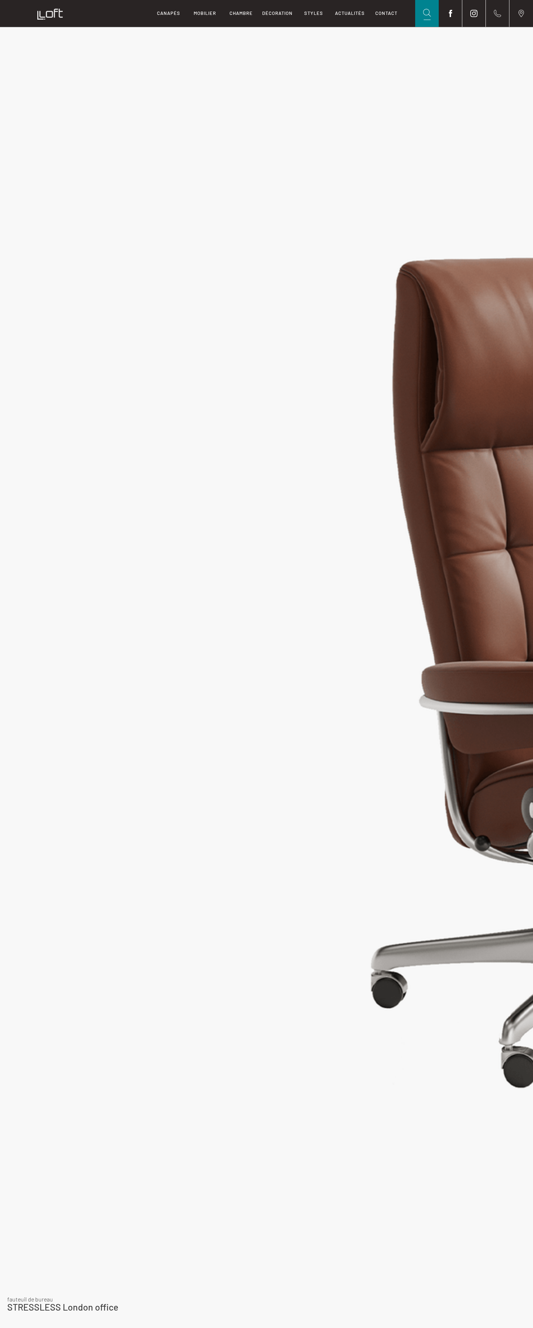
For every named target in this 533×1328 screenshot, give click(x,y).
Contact (386, 13)
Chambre (241, 13)
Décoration (277, 13)
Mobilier (205, 13)
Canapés (168, 13)
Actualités (350, 13)
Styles (313, 13)
